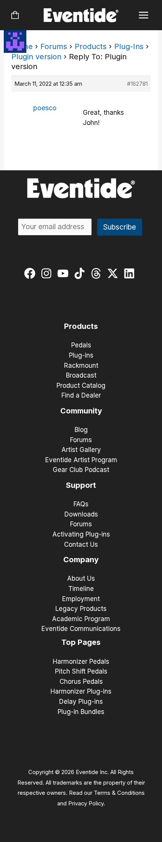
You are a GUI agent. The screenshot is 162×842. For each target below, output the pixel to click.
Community (81, 410)
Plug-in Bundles (81, 712)
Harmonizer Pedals (81, 661)
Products (91, 46)
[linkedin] (131, 273)
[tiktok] (81, 273)
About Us (81, 578)
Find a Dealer (81, 395)
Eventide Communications (81, 628)
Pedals (81, 345)
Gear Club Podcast (81, 469)
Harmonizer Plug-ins (81, 691)
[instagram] (48, 273)
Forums (53, 46)
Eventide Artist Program (81, 460)
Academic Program (81, 619)
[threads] (97, 273)
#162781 (137, 83)
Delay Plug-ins (81, 701)
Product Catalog (81, 385)
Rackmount (81, 365)
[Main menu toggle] (144, 15)
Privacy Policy (86, 803)
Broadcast (81, 375)
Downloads (81, 514)
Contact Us (81, 544)
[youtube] (64, 273)
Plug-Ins (129, 46)
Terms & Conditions (119, 793)
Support (81, 485)
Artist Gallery (81, 449)
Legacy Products (81, 608)
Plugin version (36, 56)
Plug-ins (81, 355)
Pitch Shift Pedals (81, 671)
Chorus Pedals (81, 681)
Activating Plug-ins (81, 534)
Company (81, 559)
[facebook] (31, 273)
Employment (81, 599)
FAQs (81, 504)
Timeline (81, 588)
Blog (81, 429)
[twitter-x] (114, 273)
